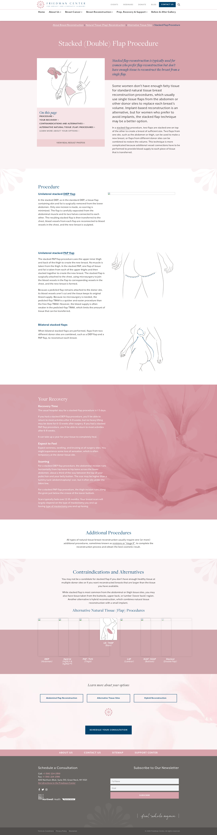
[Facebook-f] (41, 17)
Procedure (46, 116)
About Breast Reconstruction (68, 25)
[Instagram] (53, 17)
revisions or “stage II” (124, 543)
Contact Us (92, 752)
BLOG (153, 5)
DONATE (142, 5)
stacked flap (123, 127)
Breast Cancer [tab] (73, 12)
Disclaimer (73, 831)
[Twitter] (47, 17)
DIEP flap (69, 194)
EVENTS (114, 5)
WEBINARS (128, 5)
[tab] (43, 12)
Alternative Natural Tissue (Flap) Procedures (66, 127)
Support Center (146, 752)
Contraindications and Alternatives (61, 124)
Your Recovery (48, 120)
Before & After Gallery (163, 12)
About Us (66, 752)
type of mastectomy (56, 506)
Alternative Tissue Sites (139, 25)
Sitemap (117, 752)
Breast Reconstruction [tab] (99, 12)
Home (41, 12)
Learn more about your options (58, 131)
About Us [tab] (54, 12)
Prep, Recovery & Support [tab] (131, 12)
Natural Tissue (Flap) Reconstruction (105, 25)
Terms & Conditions (46, 831)
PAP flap (68, 253)
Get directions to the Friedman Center (57, 783)
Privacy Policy (61, 831)
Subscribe (144, 795)
